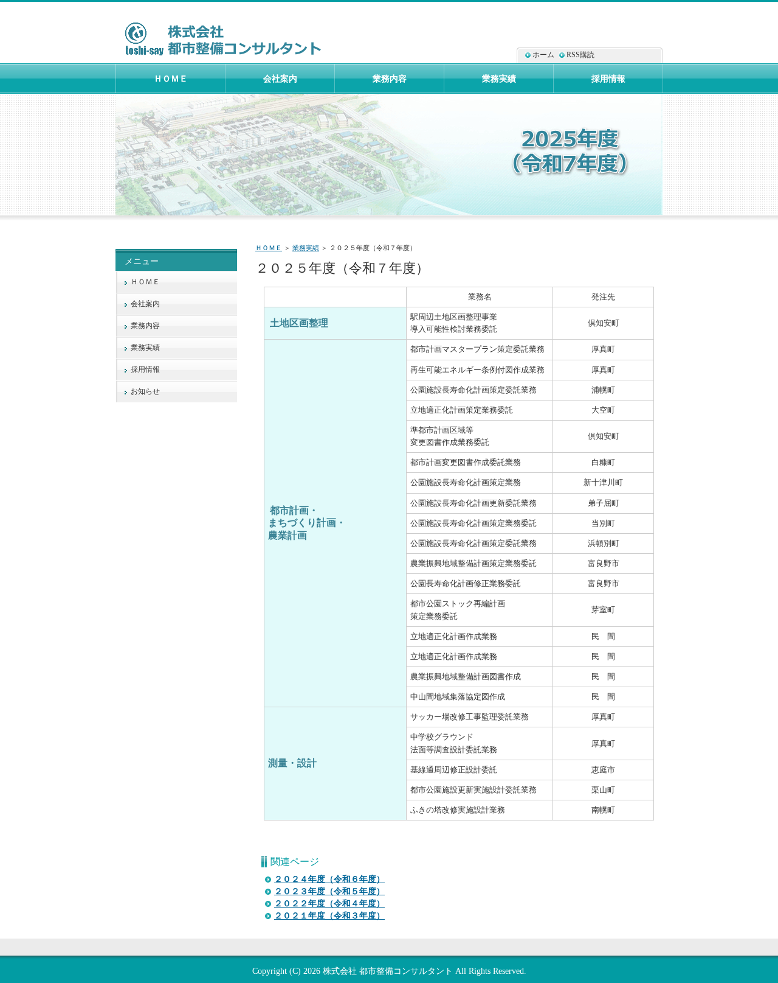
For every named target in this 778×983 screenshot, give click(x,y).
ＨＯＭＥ (268, 247)
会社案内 (145, 303)
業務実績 (305, 247)
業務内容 (145, 325)
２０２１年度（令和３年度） (329, 915)
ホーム (543, 55)
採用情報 (145, 369)
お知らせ (145, 391)
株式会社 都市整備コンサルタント (388, 971)
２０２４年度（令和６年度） (329, 879)
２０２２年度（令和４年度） (329, 903)
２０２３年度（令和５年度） (329, 891)
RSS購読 (580, 55)
